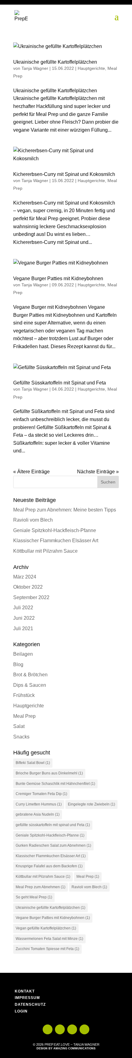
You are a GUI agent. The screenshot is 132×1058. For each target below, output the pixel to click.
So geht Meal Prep (34, 897)
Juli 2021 (23, 628)
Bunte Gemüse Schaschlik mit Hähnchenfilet (55, 784)
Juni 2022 (24, 618)
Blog (18, 664)
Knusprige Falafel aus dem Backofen (49, 866)
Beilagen (23, 654)
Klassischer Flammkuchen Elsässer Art (55, 540)
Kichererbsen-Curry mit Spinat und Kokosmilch (64, 174)
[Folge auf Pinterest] (84, 1029)
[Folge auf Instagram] (60, 1029)
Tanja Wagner (34, 68)
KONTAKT (25, 991)
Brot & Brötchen (30, 674)
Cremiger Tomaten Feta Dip (41, 794)
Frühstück (24, 695)
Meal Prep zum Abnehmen (40, 887)
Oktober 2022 (28, 587)
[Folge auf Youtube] (47, 1029)
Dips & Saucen (29, 685)
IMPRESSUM (27, 998)
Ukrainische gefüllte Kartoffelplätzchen (55, 62)
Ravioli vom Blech (33, 520)
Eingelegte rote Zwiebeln (91, 804)
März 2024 (24, 576)
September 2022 (31, 597)
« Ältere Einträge (31, 471)
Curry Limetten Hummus (39, 804)
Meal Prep (24, 716)
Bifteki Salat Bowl (33, 763)
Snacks (21, 736)
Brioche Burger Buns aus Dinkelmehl (49, 773)
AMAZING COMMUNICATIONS (74, 1048)
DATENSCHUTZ (30, 1004)
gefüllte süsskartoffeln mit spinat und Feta (53, 825)
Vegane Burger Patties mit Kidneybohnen (58, 278)
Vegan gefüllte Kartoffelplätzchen (46, 928)
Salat (19, 726)
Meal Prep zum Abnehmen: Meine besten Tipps (64, 509)
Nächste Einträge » (98, 471)
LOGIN (21, 1011)
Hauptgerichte (91, 68)
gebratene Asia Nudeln (38, 814)
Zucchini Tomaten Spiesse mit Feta (47, 949)
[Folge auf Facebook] (72, 1029)
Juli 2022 (23, 607)
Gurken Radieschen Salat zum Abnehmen (53, 845)
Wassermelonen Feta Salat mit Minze (49, 939)
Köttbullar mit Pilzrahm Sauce (45, 551)
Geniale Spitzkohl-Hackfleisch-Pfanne (54, 530)
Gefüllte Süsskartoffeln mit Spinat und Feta (59, 382)
